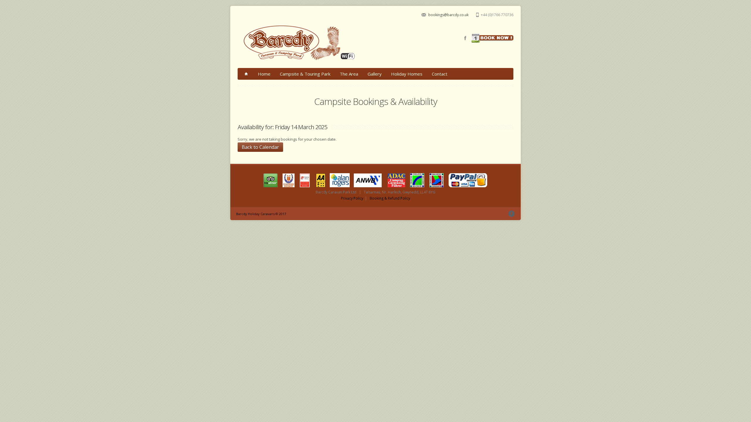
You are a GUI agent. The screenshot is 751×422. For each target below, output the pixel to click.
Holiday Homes (406, 74)
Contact (439, 74)
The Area (349, 74)
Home (264, 74)
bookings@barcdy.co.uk (448, 14)
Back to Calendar (260, 147)
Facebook (465, 38)
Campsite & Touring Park (305, 74)
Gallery (375, 74)
